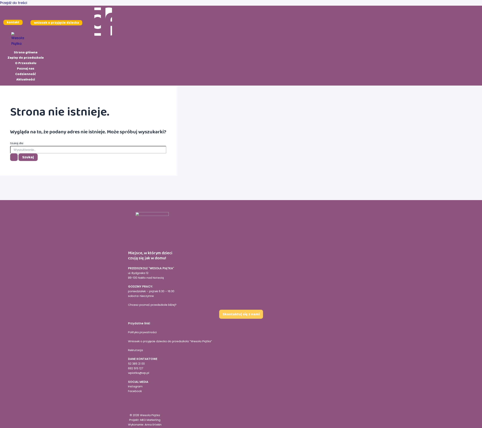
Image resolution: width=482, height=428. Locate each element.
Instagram (135, 386)
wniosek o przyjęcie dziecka (56, 22)
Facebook (135, 391)
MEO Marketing (150, 420)
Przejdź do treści (13, 2)
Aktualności (25, 79)
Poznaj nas (25, 68)
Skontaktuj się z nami (241, 314)
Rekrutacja (135, 350)
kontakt (13, 22)
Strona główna (25, 52)
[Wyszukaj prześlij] (14, 157)
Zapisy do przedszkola (26, 57)
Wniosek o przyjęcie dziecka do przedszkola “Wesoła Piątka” (170, 341)
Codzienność (25, 74)
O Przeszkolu (25, 63)
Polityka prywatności (142, 332)
